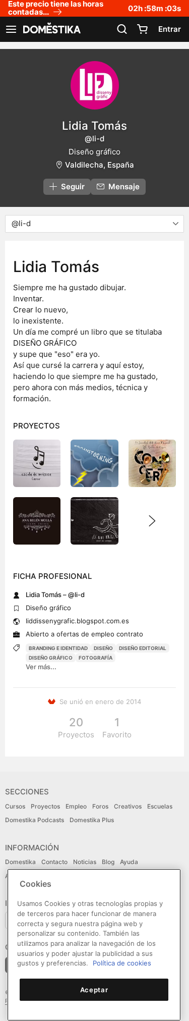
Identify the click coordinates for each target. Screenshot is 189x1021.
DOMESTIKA (51, 29)
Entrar (169, 29)
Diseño (103, 648)
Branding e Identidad (58, 648)
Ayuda (129, 862)
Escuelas (159, 806)
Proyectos (45, 806)
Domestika (20, 862)
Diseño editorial (142, 648)
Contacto (54, 862)
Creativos (128, 806)
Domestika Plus (92, 820)
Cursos (15, 806)
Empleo (76, 806)
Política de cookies (122, 963)
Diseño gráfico (51, 658)
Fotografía (95, 658)
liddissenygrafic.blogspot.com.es (77, 621)
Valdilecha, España (99, 165)
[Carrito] (142, 29)
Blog (108, 862)
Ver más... (41, 667)
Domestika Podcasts (34, 820)
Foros (100, 806)
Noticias (84, 862)
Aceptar (94, 990)
